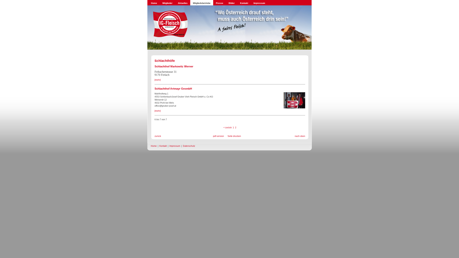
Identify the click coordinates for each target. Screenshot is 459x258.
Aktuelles (183, 3)
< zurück (227, 127)
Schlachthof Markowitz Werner (174, 66)
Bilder (232, 3)
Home (154, 3)
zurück (158, 136)
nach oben (300, 136)
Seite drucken (234, 136)
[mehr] (158, 80)
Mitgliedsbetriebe (201, 3)
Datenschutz (189, 146)
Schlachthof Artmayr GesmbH (173, 88)
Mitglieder (167, 3)
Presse (219, 3)
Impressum (259, 3)
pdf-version (218, 136)
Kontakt (244, 3)
